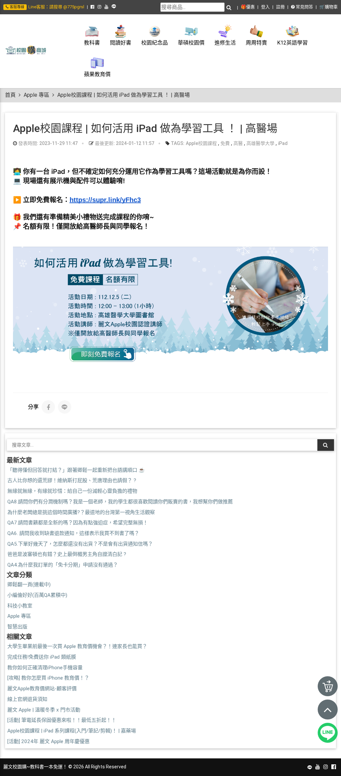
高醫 (238, 143)
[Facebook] (48, 407)
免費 (225, 143)
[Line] (64, 407)
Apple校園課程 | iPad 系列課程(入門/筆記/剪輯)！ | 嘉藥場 (71, 731)
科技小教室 (19, 606)
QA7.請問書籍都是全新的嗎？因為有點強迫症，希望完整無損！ (77, 523)
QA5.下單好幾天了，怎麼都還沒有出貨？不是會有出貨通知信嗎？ (80, 544)
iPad (283, 143)
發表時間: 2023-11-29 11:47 (47, 143)
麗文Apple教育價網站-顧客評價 (42, 689)
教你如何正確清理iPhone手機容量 (45, 668)
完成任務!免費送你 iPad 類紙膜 (41, 657)
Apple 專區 (36, 95)
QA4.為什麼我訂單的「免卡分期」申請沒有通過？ (62, 565)
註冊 (280, 6)
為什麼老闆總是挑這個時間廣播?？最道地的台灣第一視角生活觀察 (81, 512)
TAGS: (177, 143)
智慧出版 (17, 627)
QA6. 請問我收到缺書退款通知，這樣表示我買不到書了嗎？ (73, 533)
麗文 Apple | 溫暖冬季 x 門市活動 (43, 710)
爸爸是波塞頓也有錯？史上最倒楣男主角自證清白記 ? (66, 554)
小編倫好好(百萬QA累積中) (37, 595)
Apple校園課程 (201, 143)
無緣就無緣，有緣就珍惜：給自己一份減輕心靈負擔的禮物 (72, 491)
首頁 (10, 95)
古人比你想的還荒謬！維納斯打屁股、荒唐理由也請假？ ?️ (71, 480)
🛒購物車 (328, 6)
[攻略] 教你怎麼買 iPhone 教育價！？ (48, 678)
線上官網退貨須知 (27, 699)
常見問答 (304, 6)
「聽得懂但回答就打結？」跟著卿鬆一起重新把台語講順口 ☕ (76, 470)
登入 (265, 6)
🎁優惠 (248, 6)
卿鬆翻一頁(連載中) (29, 584)
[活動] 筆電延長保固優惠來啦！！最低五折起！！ (61, 720)
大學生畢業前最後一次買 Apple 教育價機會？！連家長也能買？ (77, 646)
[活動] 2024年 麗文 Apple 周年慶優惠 (48, 741)
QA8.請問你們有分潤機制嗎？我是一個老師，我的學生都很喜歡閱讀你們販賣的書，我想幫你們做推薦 (120, 502)
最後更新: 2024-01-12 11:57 (124, 143)
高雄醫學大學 (260, 143)
